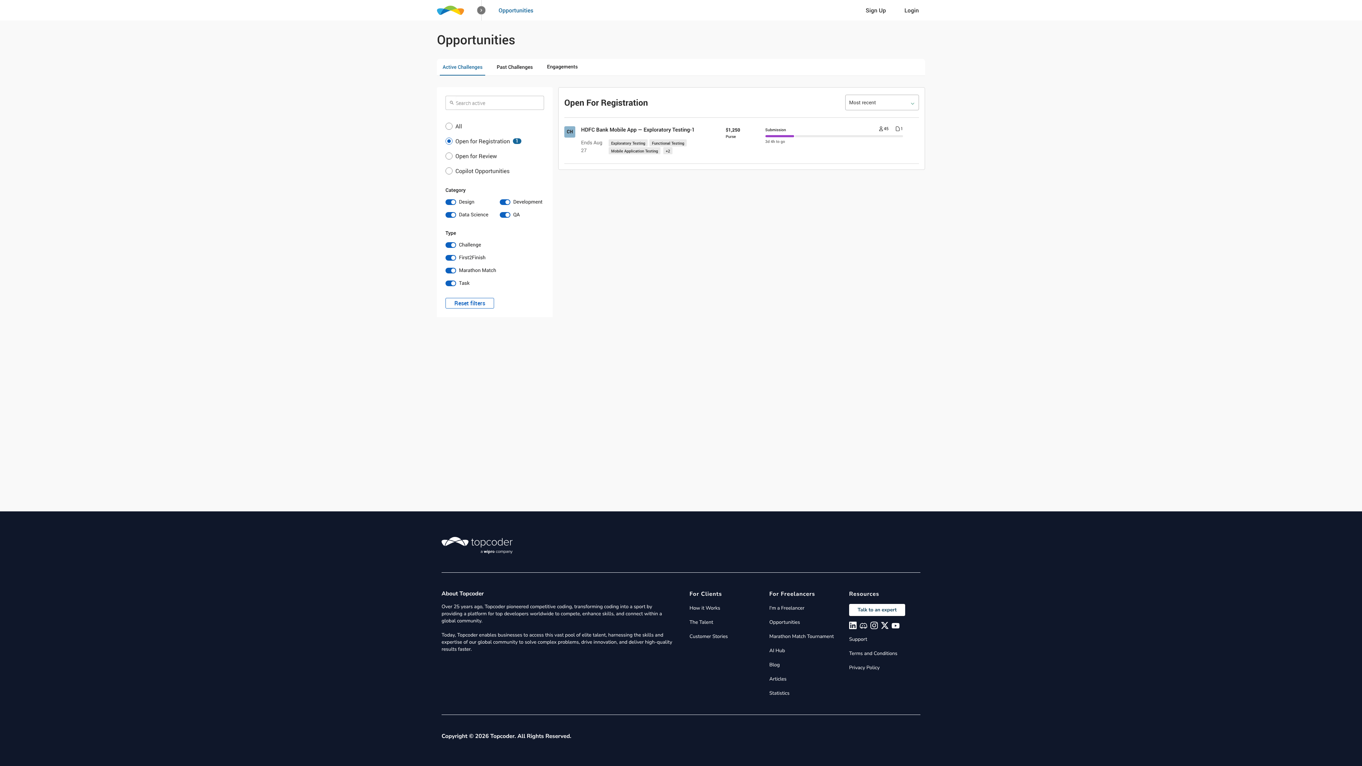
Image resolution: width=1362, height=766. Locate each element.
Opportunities (516, 10)
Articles (777, 679)
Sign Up (876, 10)
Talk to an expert (877, 609)
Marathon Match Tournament (801, 636)
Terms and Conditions (873, 653)
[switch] (467, 202)
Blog (774, 664)
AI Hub (777, 650)
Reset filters (469, 303)
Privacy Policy (864, 667)
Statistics (779, 693)
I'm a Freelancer (786, 608)
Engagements (562, 66)
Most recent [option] (862, 102)
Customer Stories (709, 636)
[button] (481, 10)
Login (911, 10)
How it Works (705, 608)
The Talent (701, 622)
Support (858, 639)
